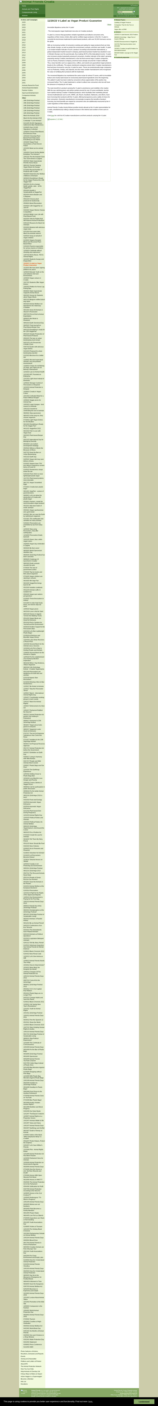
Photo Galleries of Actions (29, 1351)
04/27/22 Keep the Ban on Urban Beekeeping (32, 453)
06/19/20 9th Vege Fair (31, 581)
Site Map (120, 13)
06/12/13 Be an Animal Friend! (33, 923)
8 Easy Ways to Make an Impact (31, 1374)
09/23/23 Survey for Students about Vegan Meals (33, 296)
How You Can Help (27, 1369)
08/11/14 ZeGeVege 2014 (32, 871)
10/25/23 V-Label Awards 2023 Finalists (126, 34)
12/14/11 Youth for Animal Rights (31, 1009)
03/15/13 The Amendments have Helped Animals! (32, 930)
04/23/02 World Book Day (32, 1328)
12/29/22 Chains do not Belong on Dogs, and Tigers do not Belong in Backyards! (33, 367)
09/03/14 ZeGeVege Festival (32, 868)
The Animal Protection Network (31, 1366)
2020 (24, 35)
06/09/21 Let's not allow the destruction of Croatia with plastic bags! (32, 497)
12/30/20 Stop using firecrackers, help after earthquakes (30, 531)
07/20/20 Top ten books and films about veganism (32, 573)
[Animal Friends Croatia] (37, 1)
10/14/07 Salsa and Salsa (32, 1123)
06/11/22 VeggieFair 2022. (32, 428)
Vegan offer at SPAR (120, 29)
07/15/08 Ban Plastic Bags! (32, 1100)
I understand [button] (144, 1402)
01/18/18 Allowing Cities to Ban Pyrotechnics (33, 683)
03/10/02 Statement (30, 1342)
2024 (24, 25)
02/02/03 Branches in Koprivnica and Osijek (30, 1290)
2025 (24, 22)
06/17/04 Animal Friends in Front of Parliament (32, 1243)
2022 (24, 30)
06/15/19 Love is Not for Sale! (33, 611)
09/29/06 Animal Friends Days (33, 1167)
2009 (24, 63)
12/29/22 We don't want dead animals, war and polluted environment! (33, 361)
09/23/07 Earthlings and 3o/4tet (33, 1128)
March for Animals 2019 (31, 115)
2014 (24, 50)
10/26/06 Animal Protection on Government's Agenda (33, 1163)
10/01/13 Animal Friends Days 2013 (33, 902)
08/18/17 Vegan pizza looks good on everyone (32, 726)
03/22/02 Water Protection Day (33, 1339)
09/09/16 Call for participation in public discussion (34, 788)
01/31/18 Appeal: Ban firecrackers (30, 678)
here (52, 115)
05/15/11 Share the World (31, 1022)
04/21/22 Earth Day (29, 457)
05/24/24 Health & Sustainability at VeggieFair (32, 191)
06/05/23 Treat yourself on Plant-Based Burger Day (32, 326)
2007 (24, 68)
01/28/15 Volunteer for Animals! (33, 853)
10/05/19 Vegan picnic (30, 609)
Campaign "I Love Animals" (32, 120)
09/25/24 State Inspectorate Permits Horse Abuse (32, 162)
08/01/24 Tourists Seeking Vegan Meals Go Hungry (32, 166)
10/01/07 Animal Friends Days (33, 1125)
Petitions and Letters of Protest (31, 1361)
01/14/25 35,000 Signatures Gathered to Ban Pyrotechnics (33, 124)
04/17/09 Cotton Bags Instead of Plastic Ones (33, 1064)
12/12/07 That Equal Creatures (33, 1114)
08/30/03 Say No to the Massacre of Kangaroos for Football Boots (32, 1277)
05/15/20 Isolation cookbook (32, 587)
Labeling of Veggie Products (122, 22)
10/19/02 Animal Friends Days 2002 (33, 1294)
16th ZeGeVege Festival (31, 100)
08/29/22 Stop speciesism (32, 413)
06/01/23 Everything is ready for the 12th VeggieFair (34, 330)
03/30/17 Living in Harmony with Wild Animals (32, 757)
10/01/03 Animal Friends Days (33, 1268)
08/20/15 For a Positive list (32, 832)
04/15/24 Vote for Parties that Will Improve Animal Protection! (33, 219)
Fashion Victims (27, 90)
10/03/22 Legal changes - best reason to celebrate (33, 405)
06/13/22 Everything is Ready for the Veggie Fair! (33, 425)
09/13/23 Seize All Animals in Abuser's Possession (33, 310)
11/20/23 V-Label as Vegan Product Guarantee (32, 264)
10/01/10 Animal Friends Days (33, 1032)
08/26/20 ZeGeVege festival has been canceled (34, 555)
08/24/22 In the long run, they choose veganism (33, 416)
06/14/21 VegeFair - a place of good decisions (33, 492)
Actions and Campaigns (29, 20)
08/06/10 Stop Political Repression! (31, 1039)
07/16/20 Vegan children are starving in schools (32, 577)
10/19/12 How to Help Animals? (34, 965)
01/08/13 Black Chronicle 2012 (33, 951)
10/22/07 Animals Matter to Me (33, 1120)
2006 (24, 70)
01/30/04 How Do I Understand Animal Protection (33, 1261)
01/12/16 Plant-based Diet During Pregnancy (32, 811)
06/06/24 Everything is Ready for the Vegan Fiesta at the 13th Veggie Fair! (33, 180)
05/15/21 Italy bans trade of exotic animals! (32, 506)
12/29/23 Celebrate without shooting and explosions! (32, 251)
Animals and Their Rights (30, 9)
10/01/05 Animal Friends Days (33, 1202)
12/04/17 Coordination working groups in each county (33, 698)
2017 (24, 42)
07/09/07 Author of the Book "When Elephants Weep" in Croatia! (32, 1136)
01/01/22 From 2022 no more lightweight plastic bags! (33, 475)
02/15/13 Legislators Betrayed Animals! (33, 939)
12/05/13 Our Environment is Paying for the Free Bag (33, 898)
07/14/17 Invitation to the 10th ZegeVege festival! (33, 740)
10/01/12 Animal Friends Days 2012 (33, 977)
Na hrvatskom (134, 5)
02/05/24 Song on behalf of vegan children (32, 236)
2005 (24, 73)
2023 (24, 27)
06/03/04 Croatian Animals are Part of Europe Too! (33, 1248)
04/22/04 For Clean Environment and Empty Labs (33, 1256)
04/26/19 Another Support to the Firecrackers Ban (34, 627)
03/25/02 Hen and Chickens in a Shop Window (33, 1336)
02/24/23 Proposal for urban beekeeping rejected (32, 352)
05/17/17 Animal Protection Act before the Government (33, 749)
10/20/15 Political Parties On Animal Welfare (32, 823)
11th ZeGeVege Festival (31, 113)
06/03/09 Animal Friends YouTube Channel (31, 1060)
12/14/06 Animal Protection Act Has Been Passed (33, 1154)
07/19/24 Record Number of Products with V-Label (32, 170)
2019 (24, 37)
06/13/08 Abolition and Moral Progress (33, 1108)
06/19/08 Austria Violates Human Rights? (31, 1103)
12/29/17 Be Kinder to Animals (33, 686)
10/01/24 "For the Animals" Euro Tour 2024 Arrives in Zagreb (34, 157)
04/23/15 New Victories (31, 846)
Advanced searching (129, 13)
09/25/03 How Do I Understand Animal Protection (33, 1272)
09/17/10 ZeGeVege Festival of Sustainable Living (33, 1035)
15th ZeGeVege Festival (31, 103)
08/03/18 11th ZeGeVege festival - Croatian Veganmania (33, 668)
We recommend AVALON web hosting (126, 16)
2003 (24, 78)
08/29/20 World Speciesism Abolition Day (32, 551)
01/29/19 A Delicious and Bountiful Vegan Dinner (31, 636)
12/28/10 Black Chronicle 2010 (33, 1025)
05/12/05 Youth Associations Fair (32, 1223)
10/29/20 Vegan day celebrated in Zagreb (33, 544)
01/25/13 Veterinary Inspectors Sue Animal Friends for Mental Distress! (33, 947)
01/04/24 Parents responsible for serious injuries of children (33, 247)
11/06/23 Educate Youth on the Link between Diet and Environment (33, 273)
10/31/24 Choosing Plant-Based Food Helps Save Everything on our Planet (32, 137)
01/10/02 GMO (28, 1347)
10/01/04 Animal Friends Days (33, 1238)
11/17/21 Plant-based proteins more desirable (33, 479)
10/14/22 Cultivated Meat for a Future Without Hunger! (33, 397)
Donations (24, 1384)
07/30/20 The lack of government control (30, 568)
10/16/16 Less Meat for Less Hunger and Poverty (32, 779)
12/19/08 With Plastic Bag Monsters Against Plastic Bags (33, 1077)
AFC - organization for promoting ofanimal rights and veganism (126, 8)
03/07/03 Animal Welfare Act (32, 1286)
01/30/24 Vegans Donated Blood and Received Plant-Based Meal (32, 242)
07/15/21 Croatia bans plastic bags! (33, 487)
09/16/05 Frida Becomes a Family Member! (32, 1209)
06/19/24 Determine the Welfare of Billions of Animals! (34, 174)
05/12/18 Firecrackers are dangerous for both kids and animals (32, 673)
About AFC (24, 1364)
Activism (25, 15)
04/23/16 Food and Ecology (32, 800)
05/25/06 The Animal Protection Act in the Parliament (33, 1183)
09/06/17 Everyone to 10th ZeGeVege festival (32, 721)
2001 (24, 83)
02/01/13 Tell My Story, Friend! (33, 943)
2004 (24, 75)
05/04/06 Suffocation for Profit (33, 1186)
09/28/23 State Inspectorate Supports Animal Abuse (32, 292)
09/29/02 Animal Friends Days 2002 (33, 1315)
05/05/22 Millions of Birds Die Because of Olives (33, 449)
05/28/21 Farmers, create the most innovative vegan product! (33, 502)
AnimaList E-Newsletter (28, 1359)
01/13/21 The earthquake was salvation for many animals (33, 519)
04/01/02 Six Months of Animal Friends (33, 1332)
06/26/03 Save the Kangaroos (33, 1284)
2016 (24, 45)
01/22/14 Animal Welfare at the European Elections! (33, 887)
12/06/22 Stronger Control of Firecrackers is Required (32, 384)
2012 (24, 55)
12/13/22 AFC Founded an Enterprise (32, 375)
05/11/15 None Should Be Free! (34, 843)
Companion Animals (29, 95)
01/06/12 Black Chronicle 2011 (33, 1002)
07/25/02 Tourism (29, 1319)
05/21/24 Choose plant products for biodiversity (31, 200)
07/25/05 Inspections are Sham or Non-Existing (33, 1219)
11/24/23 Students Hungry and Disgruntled (33, 260)
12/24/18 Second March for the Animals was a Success (33, 645)
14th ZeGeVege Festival (31, 105)
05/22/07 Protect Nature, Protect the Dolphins (34, 1142)
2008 (24, 65)
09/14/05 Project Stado (31, 1213)
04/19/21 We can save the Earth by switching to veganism (34, 515)
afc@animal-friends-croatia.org (128, 1393)
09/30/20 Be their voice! (31, 548)
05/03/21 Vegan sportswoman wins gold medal (33, 511)
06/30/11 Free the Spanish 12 (33, 1020)
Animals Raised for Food (30, 85)
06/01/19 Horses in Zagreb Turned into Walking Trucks (32, 615)
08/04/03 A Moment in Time (32, 1281)
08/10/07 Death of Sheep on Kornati (32, 1131)
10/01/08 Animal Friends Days (33, 1080)
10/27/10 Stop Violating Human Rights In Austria (33, 1028)
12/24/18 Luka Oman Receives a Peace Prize (33, 640)
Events (23, 1356)
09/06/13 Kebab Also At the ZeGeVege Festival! (32, 906)
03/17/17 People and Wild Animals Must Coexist (32, 762)
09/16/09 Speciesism (30, 1056)
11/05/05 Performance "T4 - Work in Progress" (32, 1198)
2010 (24, 60)
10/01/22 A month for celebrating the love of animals (33, 409)
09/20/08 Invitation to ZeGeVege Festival (30, 1083)
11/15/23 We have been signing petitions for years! (34, 268)
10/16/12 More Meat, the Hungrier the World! (31, 968)
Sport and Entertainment (30, 93)
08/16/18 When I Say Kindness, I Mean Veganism (33, 664)
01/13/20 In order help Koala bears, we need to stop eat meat (33, 604)
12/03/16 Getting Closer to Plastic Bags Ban (32, 775)
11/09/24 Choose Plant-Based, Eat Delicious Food (33, 132)
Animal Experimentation (30, 88)
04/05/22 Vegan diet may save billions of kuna (33, 460)
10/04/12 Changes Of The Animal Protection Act (32, 972)
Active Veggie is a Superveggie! (31, 1376)
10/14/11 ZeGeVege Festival (32, 1013)
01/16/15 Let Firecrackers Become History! (31, 856)
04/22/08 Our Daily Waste (32, 1111)
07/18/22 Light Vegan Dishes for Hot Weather (33, 420)
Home (24, 6)
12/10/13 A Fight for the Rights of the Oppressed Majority (33, 894)
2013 (24, 52)
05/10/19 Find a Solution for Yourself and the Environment (33, 623)
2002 (24, 80)
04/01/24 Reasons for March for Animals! (34, 224)
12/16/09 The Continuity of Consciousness (32, 1043)
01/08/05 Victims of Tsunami (32, 1226)
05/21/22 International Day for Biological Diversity (33, 440)
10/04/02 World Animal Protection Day (31, 1311)
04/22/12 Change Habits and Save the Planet (33, 998)
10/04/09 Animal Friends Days (33, 1047)
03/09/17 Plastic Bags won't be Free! (33, 766)
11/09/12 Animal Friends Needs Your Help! (33, 961)
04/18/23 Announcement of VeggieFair (125, 41)
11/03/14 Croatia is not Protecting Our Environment (32, 865)
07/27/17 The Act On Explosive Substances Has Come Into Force (33, 735)
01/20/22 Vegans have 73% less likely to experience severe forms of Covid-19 (33, 465)
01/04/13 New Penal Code (32, 954)
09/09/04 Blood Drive (30, 1240)
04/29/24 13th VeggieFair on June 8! (32, 206)
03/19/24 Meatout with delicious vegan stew (34, 228)
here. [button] (90, 1401)
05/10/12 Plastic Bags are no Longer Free (33, 994)
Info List (23, 1381)
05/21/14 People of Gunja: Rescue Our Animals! (32, 878)
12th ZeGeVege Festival (31, 110)
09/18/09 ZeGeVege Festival (32, 1054)
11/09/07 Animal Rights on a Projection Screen (32, 1117)
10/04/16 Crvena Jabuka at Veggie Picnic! (32, 783)
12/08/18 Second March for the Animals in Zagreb (33, 653)
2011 (23, 58)
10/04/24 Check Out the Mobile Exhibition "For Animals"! (33, 153)
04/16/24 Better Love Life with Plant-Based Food (33, 215)
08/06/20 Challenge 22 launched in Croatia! (31, 560)
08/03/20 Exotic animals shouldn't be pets (31, 564)
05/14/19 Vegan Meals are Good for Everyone (32, 619)
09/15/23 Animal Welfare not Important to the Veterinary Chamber (32, 305)
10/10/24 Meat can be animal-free (33, 149)
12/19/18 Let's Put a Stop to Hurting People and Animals (32, 649)
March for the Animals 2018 (32, 118)
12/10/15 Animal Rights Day (32, 815)
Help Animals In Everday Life (30, 1371)
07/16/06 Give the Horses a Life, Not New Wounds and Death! (32, 1171)
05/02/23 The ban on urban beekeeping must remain (32, 339)
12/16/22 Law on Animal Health (33, 372)
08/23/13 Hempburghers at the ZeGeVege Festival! (33, 911)
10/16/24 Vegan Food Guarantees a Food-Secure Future (32, 143)
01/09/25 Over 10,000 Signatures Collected (30, 128)
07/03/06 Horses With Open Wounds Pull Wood (32, 1176)
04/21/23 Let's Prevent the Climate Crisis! (32, 343)
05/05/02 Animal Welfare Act (32, 1326)
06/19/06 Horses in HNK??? (32, 1180)
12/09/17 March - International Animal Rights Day (33, 694)
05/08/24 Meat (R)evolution (32, 203)
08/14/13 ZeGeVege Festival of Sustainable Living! (33, 915)
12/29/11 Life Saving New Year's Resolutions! (32, 1005)
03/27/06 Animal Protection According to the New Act (32, 1190)
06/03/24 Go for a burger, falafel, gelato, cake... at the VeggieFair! (32, 186)
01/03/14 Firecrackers (30, 890)
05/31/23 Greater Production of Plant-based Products (33, 335)
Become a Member (27, 1379)
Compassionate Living (29, 12)
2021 (24, 32)
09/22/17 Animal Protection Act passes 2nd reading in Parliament (33, 716)
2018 (24, 40)
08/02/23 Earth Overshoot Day (33, 323)
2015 (24, 47)
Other (24, 98)
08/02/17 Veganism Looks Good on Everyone (32, 730)
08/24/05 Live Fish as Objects (33, 1215)
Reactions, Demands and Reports (32, 1354)
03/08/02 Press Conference (32, 1344)
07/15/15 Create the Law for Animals (32, 836)
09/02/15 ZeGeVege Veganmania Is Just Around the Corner (33, 828)
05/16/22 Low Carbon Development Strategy (30, 445)
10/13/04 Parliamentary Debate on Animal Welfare (33, 1234)
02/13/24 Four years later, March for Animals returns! (32, 232)
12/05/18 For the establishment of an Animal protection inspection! (33, 658)
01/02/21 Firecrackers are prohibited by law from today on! (32, 524)
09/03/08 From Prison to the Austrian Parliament (32, 1092)
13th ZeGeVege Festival (31, 108)
